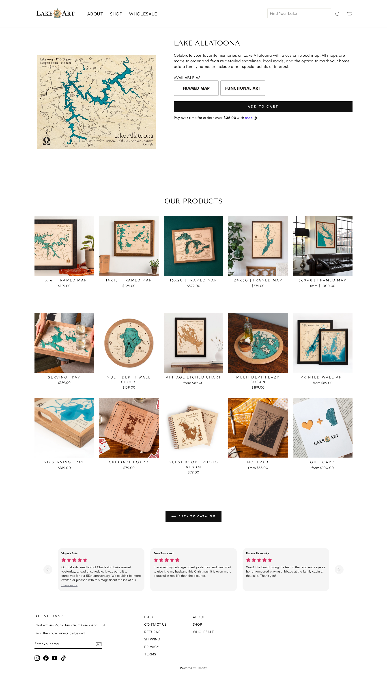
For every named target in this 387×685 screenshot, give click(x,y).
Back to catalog (197, 516)
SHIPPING (152, 639)
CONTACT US (155, 624)
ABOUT (95, 14)
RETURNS (152, 632)
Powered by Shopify (193, 668)
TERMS (150, 654)
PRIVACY (151, 647)
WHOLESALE (143, 14)
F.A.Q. (149, 617)
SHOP (116, 14)
